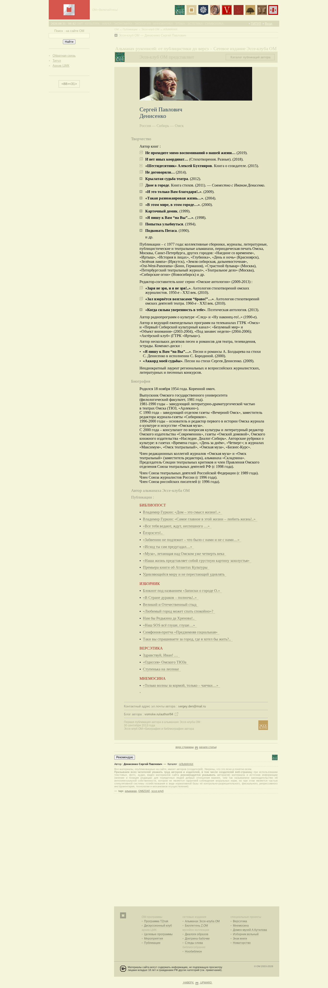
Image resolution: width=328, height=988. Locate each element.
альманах (131, 790)
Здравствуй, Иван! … (161, 655)
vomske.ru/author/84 (159, 714)
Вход (268, 23)
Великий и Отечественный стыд (170, 604)
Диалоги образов (196, 934)
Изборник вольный (246, 934)
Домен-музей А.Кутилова (250, 930)
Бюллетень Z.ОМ (196, 925)
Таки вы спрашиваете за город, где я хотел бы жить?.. (188, 639)
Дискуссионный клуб (158, 925)
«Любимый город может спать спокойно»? (179, 611)
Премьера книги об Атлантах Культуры (176, 567)
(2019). (196, 153)
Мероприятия (153, 938)
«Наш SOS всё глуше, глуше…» (170, 625)
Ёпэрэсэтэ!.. (153, 533)
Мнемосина (241, 925)
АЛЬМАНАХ (186, 764)
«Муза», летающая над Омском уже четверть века (184, 554)
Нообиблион (193, 951)
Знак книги (240, 938)
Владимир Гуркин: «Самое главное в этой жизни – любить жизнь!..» (200, 519)
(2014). (166, 172)
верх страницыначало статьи (196, 747)
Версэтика (240, 921)
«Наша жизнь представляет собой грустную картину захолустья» (197, 561)
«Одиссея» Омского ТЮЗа (165, 662)
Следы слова (194, 943)
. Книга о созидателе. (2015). (202, 166)
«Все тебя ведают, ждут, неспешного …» (177, 526)
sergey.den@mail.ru (192, 706)
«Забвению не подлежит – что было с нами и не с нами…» (192, 540)
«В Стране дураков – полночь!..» (171, 598)
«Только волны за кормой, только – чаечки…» (181, 685)
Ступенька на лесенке (162, 669)
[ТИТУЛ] (69, 14)
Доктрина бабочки (197, 938)
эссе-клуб (157, 790)
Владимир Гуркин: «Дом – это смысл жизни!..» (182, 512)
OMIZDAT (144, 790)
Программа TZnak (156, 921)
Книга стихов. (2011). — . (205, 185)
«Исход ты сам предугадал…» (168, 547)
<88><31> (69, 84)
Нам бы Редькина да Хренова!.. (169, 618)
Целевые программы (158, 934)
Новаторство (242, 943)
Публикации (152, 943)
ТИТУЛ (256, 23)
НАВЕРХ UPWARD (197, 982)
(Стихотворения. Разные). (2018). (194, 159)
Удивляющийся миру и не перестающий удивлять (184, 574)
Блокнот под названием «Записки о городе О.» (182, 591)
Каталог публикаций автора (250, 57)
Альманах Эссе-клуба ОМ (202, 921)
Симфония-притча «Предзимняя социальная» (181, 632)
